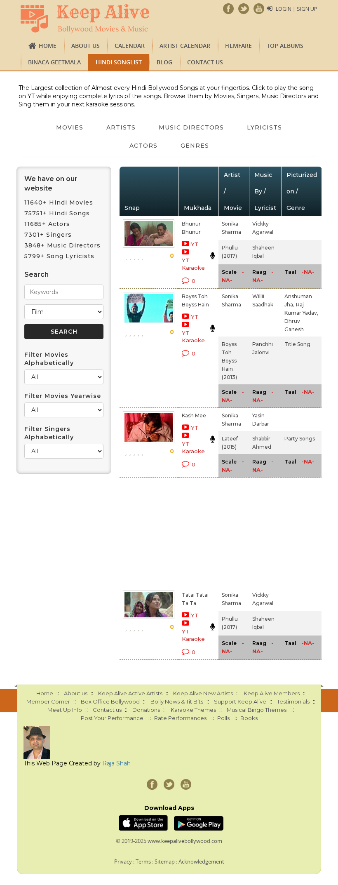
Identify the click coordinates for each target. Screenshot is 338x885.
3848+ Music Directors (62, 245)
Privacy (123, 861)
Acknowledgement (201, 861)
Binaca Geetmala (54, 62)
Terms (143, 861)
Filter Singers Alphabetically (49, 433)
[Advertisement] (184, 532)
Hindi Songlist (119, 62)
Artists (121, 127)
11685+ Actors (47, 224)
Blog (164, 62)
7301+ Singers (48, 234)
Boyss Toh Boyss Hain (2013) (229, 360)
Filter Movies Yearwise (62, 396)
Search (36, 274)
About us (85, 45)
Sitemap (165, 861)
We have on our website (50, 183)
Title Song (297, 344)
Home (47, 45)
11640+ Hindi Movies (58, 202)
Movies (69, 127)
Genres (195, 145)
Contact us (205, 62)
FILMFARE (238, 45)
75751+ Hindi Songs (57, 213)
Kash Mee (194, 415)
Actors (143, 145)
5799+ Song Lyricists (59, 256)
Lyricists (264, 127)
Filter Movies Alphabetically (49, 359)
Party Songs (299, 438)
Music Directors (191, 127)
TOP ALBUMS (285, 45)
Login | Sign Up (296, 8)
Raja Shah (116, 763)
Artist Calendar (185, 45)
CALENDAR (130, 45)
